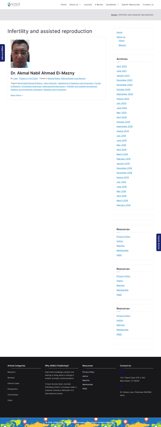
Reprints (121, 246)
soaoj (15, 78)
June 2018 (122, 186)
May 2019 (121, 145)
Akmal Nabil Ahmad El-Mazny (30, 83)
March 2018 (122, 200)
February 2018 (123, 205)
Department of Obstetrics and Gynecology (76, 83)
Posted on (28, 78)
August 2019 (123, 131)
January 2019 (123, 163)
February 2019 (123, 159)
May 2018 (121, 191)
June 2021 (122, 71)
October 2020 (123, 89)
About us (73, 4)
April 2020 (122, 117)
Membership (123, 250)
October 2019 (123, 122)
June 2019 (122, 140)
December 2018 (124, 168)
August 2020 (123, 98)
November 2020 (124, 85)
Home (64, 4)
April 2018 (122, 196)
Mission (122, 45)
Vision (122, 40)
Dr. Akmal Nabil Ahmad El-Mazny (42, 73)
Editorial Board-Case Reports (73, 78)
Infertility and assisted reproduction (82, 86)
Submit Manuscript (131, 4)
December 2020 (124, 80)
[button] (79, 4)
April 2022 (122, 66)
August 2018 (123, 177)
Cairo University (50, 83)
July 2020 (121, 103)
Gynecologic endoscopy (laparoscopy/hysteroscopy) (44, 86)
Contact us (148, 4)
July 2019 (121, 135)
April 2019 (122, 149)
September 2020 (125, 94)
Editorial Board (54, 78)
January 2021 (123, 75)
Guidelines (111, 4)
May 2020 (121, 112)
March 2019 (122, 154)
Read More (16, 95)
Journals (88, 4)
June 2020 (122, 108)
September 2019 (125, 126)
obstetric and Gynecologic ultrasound (26, 89)
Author (120, 241)
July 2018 (121, 182)
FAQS (119, 255)
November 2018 (124, 172)
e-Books (99, 4)
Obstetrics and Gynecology (54, 89)
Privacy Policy (123, 236)
